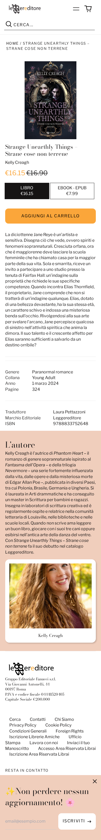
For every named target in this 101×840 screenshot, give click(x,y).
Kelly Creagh (17, 162)
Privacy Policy (22, 725)
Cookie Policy (58, 725)
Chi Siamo (64, 719)
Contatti (38, 719)
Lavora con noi (44, 742)
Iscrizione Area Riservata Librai (39, 754)
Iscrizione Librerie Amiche (34, 736)
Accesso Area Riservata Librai (67, 748)
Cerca (15, 719)
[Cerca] (8, 24)
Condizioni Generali (28, 731)
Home (12, 43)
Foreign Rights (70, 731)
